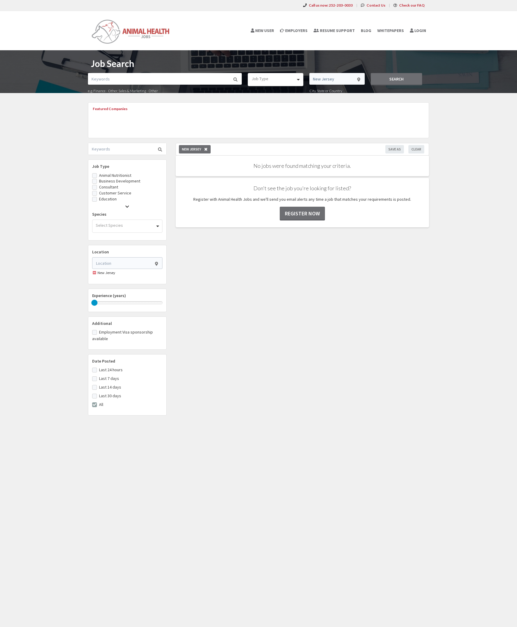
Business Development (119, 181)
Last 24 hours (111, 369)
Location (100, 252)
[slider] (95, 303)
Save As (394, 149)
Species (99, 214)
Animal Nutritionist (115, 175)
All (101, 404)
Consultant (108, 187)
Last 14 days (110, 387)
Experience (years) (109, 295)
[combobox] (275, 79)
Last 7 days (109, 378)
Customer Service (115, 193)
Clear (416, 149)
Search (396, 79)
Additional (102, 323)
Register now (302, 213)
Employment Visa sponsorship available (122, 335)
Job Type (100, 166)
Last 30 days (110, 395)
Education (108, 199)
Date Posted (103, 361)
